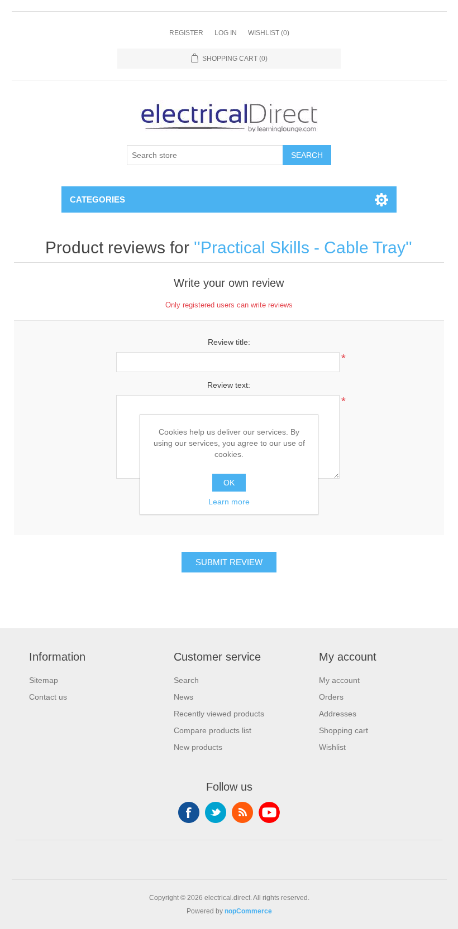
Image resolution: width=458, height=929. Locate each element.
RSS (242, 812)
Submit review (229, 562)
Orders (331, 696)
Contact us (48, 696)
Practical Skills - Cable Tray (303, 247)
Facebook (188, 812)
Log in (225, 33)
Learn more (229, 501)
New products (198, 747)
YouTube (269, 812)
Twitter (215, 812)
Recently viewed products (219, 713)
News (183, 696)
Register (186, 33)
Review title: (229, 342)
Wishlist (332, 747)
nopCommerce (248, 911)
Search (307, 155)
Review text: (228, 385)
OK (229, 482)
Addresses (337, 713)
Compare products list (212, 730)
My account (339, 680)
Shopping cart (343, 730)
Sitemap (43, 680)
